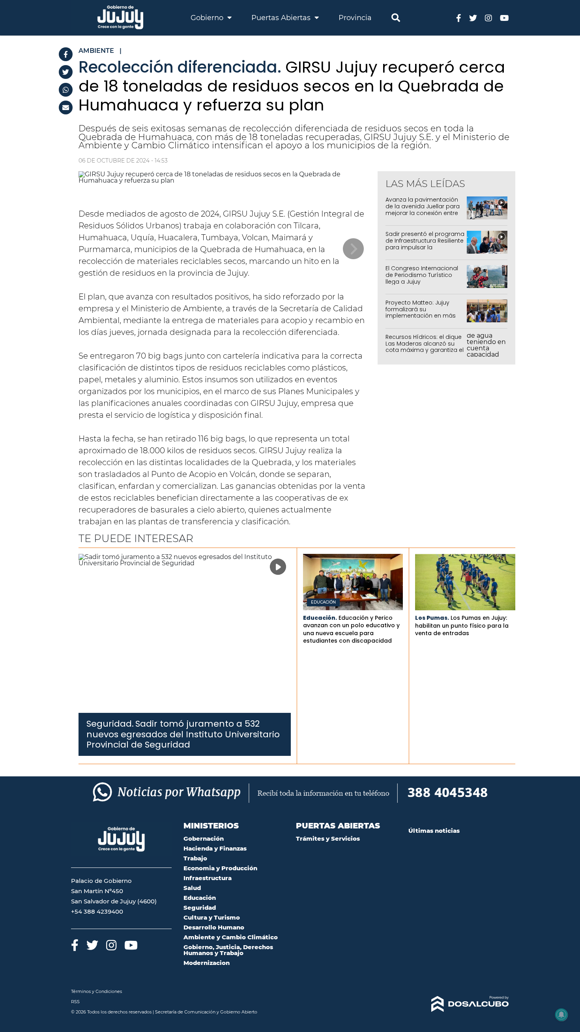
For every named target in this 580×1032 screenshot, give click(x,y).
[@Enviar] (66, 107)
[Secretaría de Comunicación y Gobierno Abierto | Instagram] (488, 17)
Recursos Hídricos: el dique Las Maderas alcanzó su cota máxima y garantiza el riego (424, 347)
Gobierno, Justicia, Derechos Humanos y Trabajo (228, 950)
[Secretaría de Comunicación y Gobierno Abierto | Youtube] (504, 17)
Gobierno (208, 17)
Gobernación (203, 838)
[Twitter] (66, 72)
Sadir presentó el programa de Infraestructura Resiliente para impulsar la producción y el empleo (424, 244)
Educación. (320, 618)
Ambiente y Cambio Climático (230, 937)
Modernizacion (206, 963)
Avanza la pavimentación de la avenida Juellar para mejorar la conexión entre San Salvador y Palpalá (422, 209)
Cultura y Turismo (211, 917)
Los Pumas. (432, 618)
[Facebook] (66, 54)
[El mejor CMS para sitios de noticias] (458, 1004)
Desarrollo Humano (213, 927)
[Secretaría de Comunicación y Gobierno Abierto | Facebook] (458, 17)
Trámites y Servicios (328, 838)
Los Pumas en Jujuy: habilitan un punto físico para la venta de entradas (462, 625)
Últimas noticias (434, 830)
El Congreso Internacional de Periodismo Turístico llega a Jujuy (421, 275)
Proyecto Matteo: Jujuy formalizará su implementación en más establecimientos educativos (420, 316)
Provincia (355, 17)
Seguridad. (110, 724)
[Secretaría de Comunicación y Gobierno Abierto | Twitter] (473, 17)
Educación (323, 602)
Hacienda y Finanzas (215, 848)
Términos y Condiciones (96, 991)
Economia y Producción (220, 868)
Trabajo (195, 858)
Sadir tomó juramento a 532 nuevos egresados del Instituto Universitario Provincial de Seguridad (183, 734)
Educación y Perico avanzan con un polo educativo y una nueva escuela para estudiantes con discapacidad (351, 629)
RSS (75, 1001)
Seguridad (199, 907)
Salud (192, 888)
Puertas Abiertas (281, 17)
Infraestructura (207, 878)
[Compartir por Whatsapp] (66, 90)
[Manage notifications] (561, 1014)
